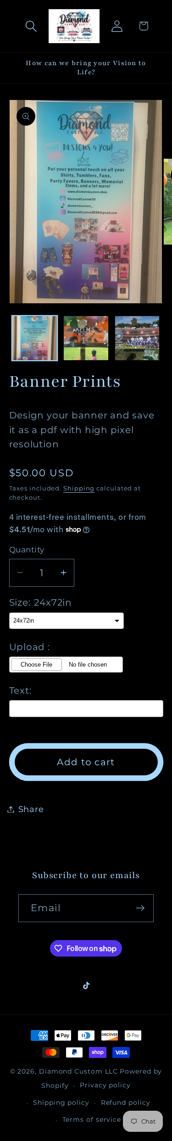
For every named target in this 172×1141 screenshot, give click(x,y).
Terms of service (92, 1119)
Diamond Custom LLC (78, 1071)
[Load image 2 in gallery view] (86, 338)
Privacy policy (105, 1085)
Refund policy (125, 1102)
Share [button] (31, 809)
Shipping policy (61, 1102)
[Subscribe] (140, 908)
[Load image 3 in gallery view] (137, 338)
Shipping (78, 488)
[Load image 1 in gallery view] (34, 338)
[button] (31, 26)
